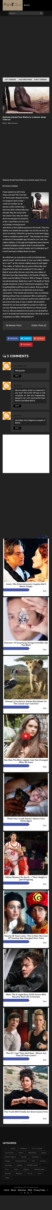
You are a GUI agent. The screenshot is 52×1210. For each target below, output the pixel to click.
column (24, 1157)
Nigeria (26, 1169)
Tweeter (27, 338)
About (13, 1190)
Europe (7, 1161)
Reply (17, 376)
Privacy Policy (39, 1190)
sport (39, 1173)
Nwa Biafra (17, 386)
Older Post (37, 325)
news (16, 1169)
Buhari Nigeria (10, 1157)
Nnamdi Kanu (39, 1169)
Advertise (22, 1190)
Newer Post (15, 325)
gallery (19, 1165)
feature (43, 1161)
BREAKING (32, 1153)
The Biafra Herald (32, 1187)
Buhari (43, 1153)
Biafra (21, 1153)
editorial (35, 1157)
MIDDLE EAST (32, 1165)
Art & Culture (37, 1149)
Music (7, 1169)
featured (8, 1165)
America (23, 1149)
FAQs (30, 1190)
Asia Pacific (9, 1153)
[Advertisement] (26, 47)
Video (7, 1178)
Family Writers (21, 1161)
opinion (8, 1173)
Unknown (17, 416)
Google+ (40, 338)
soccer (29, 1173)
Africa (13, 1149)
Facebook (13, 338)
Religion (19, 1173)
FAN (33, 1161)
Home (6, 1190)
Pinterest (27, 344)
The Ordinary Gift (19, 366)
